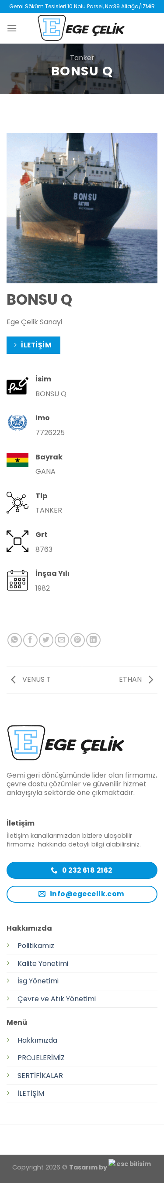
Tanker (82, 58)
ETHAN (131, 679)
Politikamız (35, 946)
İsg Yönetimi (38, 981)
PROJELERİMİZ (41, 1058)
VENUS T (36, 679)
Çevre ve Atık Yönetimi (56, 999)
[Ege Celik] (82, 28)
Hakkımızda (37, 1040)
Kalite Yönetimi (42, 964)
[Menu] (12, 28)
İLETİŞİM (30, 1093)
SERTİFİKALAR (40, 1076)
